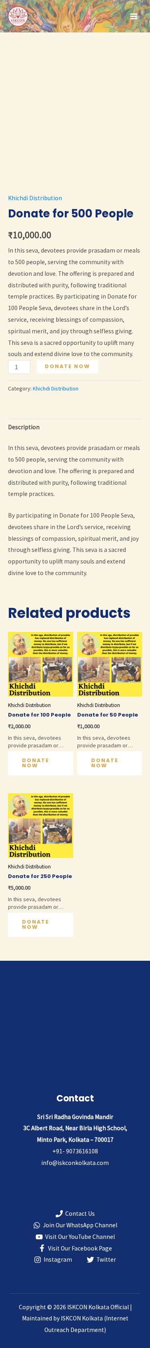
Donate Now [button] (35, 763)
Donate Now (67, 366)
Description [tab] (24, 427)
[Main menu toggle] (133, 16)
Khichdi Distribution (35, 198)
